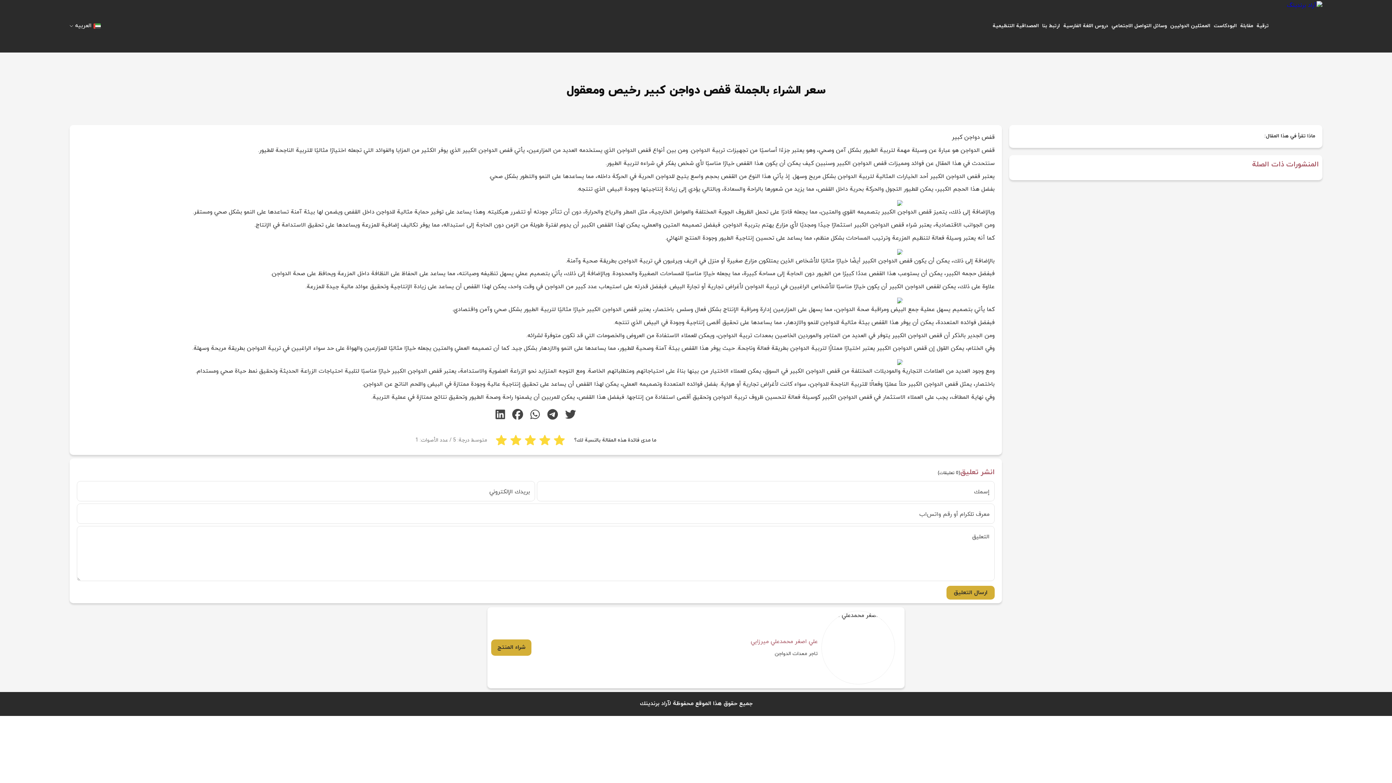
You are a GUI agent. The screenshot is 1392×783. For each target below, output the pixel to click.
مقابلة (1246, 25)
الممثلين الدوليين (1190, 25)
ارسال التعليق (970, 593)
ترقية (1262, 25)
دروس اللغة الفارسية (1085, 25)
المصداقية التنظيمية (1016, 25)
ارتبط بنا (1051, 25)
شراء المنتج (511, 647)
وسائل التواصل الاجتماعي (1139, 25)
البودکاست (1225, 25)
